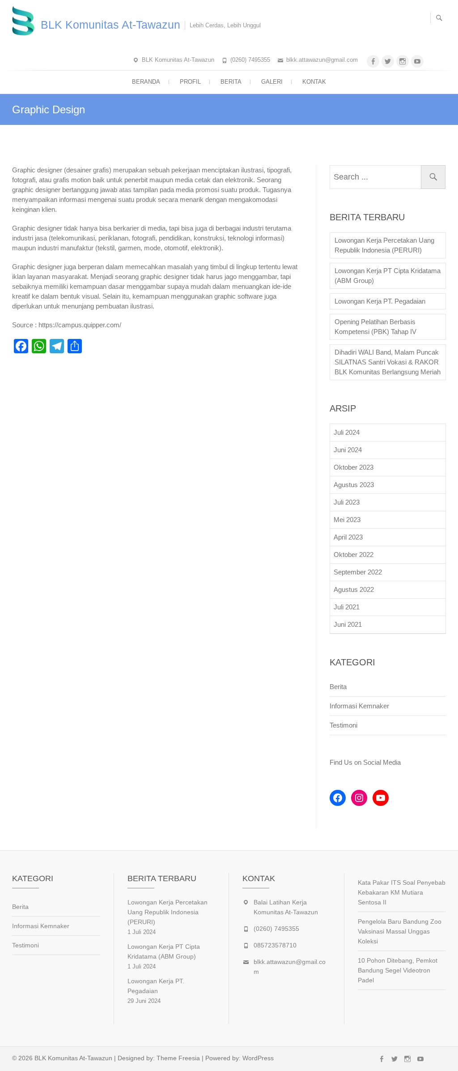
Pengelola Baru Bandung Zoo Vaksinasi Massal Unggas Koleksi (399, 931)
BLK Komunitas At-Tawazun (110, 24)
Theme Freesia (178, 1058)
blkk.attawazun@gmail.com (322, 59)
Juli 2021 (347, 607)
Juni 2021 (348, 624)
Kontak (314, 81)
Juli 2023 (347, 502)
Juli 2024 (347, 432)
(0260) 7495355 (250, 59)
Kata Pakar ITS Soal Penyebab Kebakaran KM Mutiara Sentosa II (401, 892)
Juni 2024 (348, 450)
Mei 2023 (347, 519)
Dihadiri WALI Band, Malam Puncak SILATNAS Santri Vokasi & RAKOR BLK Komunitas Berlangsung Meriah (388, 362)
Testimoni (343, 725)
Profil (190, 81)
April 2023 (348, 537)
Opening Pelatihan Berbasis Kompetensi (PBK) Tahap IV (375, 326)
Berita (231, 81)
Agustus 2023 (354, 484)
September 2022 (358, 572)
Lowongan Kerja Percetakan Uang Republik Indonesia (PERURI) (384, 245)
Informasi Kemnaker (359, 706)
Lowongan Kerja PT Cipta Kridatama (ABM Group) (388, 275)
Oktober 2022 (353, 554)
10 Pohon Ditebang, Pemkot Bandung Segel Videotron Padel (397, 970)
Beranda (146, 81)
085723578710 (275, 945)
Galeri (272, 81)
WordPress (258, 1058)
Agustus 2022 (354, 589)
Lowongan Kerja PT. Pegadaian (380, 301)
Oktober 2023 (353, 467)
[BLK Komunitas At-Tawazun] (25, 20)
